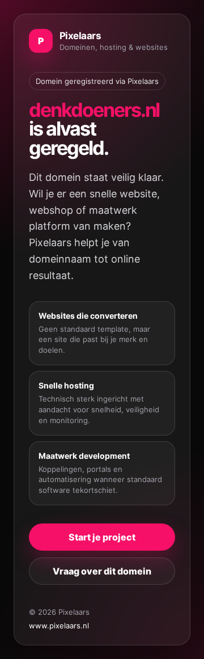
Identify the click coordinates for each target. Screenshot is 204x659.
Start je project (102, 537)
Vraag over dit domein (102, 571)
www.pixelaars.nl (59, 625)
